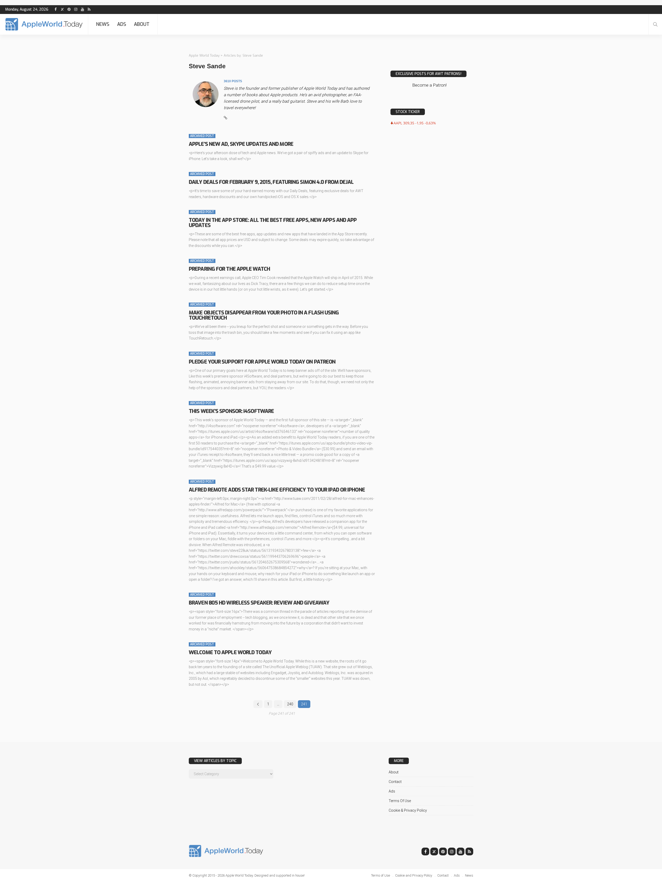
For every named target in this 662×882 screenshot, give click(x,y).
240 (290, 704)
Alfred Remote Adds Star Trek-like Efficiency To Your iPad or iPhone (277, 489)
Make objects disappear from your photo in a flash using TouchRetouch (264, 315)
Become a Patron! (429, 85)
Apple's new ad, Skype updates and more (241, 144)
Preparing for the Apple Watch (229, 269)
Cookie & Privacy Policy (408, 810)
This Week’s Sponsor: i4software (231, 411)
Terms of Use (400, 801)
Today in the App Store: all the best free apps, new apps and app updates (273, 223)
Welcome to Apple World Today (230, 652)
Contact (395, 782)
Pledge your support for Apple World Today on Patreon (262, 361)
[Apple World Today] (44, 24)
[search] (655, 24)
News (102, 24)
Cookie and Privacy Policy (413, 875)
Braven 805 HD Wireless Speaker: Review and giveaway (259, 602)
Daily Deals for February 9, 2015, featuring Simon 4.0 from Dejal (271, 182)
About (141, 24)
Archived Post (202, 136)
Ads (121, 24)
